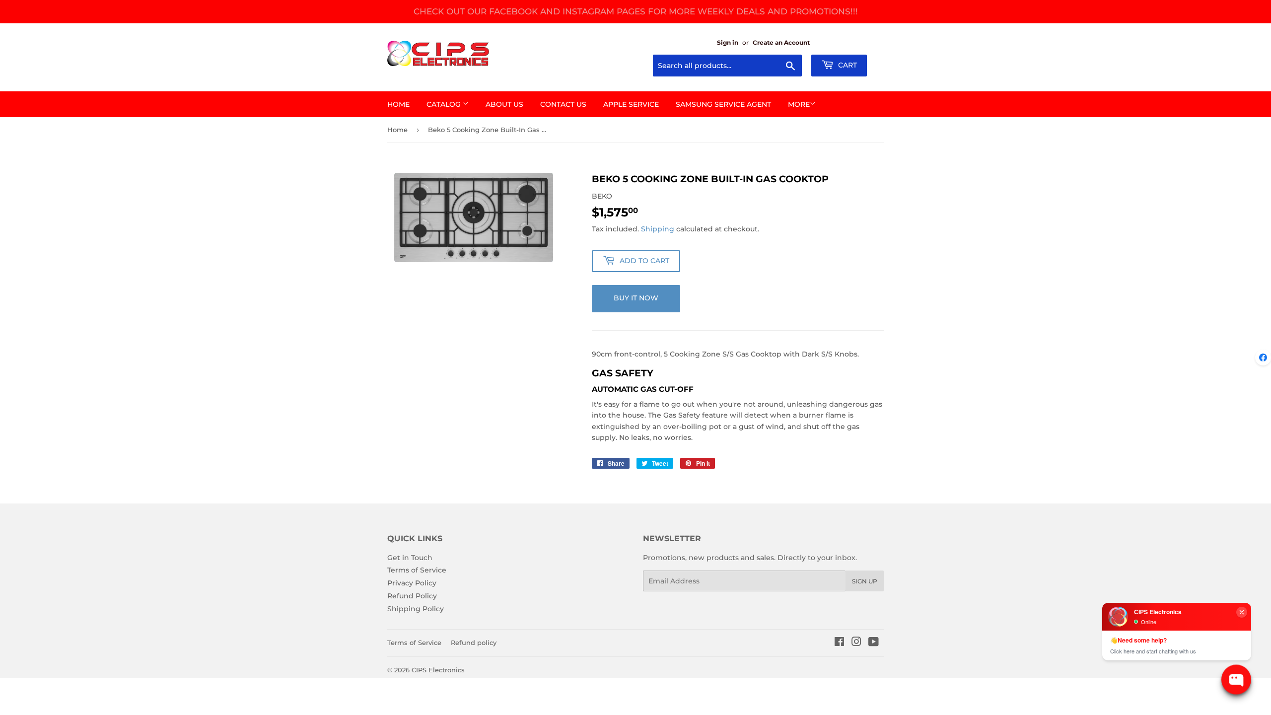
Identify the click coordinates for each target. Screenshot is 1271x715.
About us (504, 104)
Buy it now (636, 297)
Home (398, 104)
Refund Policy (412, 595)
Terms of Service (416, 570)
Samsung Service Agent (723, 104)
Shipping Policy (415, 608)
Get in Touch (409, 557)
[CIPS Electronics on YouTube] (873, 643)
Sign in (727, 42)
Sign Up (864, 581)
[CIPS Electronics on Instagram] (856, 643)
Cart (846, 65)
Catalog (444, 104)
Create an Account (781, 42)
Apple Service (631, 104)
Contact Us (563, 104)
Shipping (657, 228)
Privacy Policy (411, 582)
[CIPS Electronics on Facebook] (839, 643)
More (799, 104)
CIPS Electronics (438, 670)
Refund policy (473, 642)
